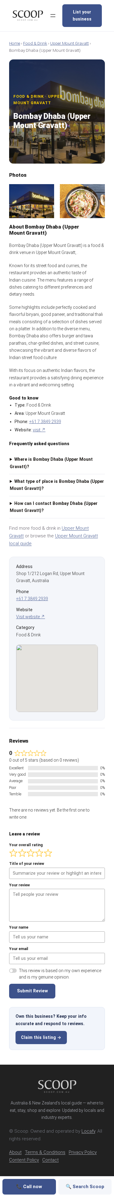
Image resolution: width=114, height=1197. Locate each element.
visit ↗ (39, 429)
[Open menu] (53, 15)
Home (14, 43)
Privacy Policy (83, 1152)
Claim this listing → (41, 1037)
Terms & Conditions (45, 1152)
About (15, 1152)
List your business (82, 15)
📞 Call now (29, 1186)
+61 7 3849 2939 (45, 421)
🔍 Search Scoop (85, 1186)
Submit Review (32, 990)
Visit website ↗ (30, 616)
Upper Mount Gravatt (69, 43)
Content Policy (24, 1160)
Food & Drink (35, 43)
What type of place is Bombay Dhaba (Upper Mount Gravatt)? (57, 485)
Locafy (88, 1131)
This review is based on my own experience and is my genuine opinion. (60, 973)
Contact (50, 1160)
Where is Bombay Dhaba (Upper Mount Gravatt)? (51, 463)
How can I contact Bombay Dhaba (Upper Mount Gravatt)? (54, 507)
